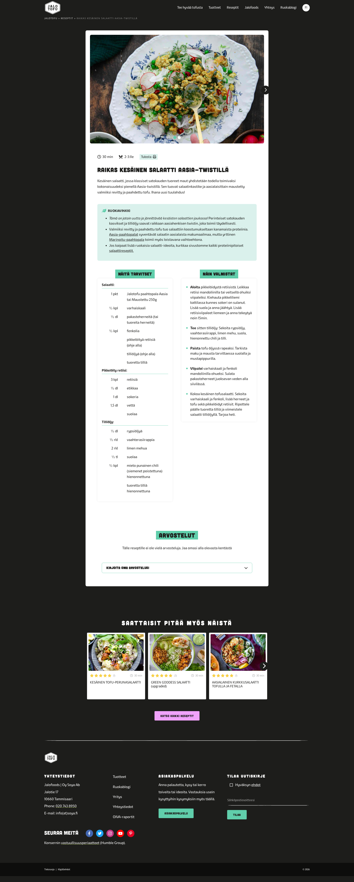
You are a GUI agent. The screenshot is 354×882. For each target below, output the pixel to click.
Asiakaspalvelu (176, 813)
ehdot (256, 785)
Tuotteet (215, 7)
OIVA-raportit (123, 817)
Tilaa (237, 814)
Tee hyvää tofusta (190, 7)
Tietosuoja (49, 869)
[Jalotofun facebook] (89, 833)
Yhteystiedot (123, 807)
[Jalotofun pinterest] (130, 833)
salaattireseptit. (121, 251)
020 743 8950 (66, 806)
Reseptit (233, 7)
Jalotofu (50, 18)
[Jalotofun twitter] (99, 833)
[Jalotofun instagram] (110, 833)
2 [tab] (179, 137)
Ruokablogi (288, 7)
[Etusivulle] (52, 7)
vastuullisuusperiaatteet (80, 843)
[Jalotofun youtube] (120, 833)
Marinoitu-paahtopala (126, 240)
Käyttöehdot (64, 869)
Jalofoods (251, 7)
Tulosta (146, 157)
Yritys (117, 797)
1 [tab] (174, 137)
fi (306, 7)
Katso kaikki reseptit (177, 716)
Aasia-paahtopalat (123, 234)
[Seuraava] (265, 90)
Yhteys (269, 7)
